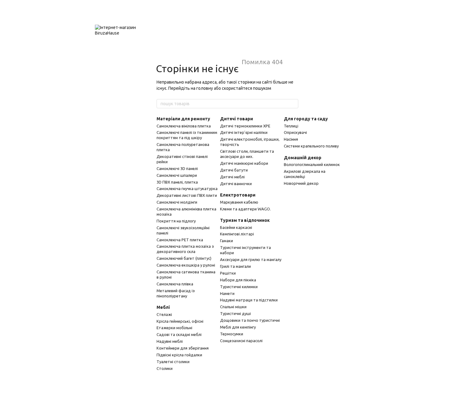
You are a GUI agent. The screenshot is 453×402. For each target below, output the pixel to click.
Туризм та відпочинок (245, 220)
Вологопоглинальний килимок (312, 164)
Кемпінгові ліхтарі (237, 234)
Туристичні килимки (239, 286)
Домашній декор (302, 157)
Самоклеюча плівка (175, 284)
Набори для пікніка (238, 280)
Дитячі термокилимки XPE (245, 126)
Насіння (291, 139)
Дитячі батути (234, 170)
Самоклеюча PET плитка (180, 240)
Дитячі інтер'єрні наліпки (243, 132)
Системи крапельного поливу (311, 146)
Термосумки (231, 334)
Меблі (163, 307)
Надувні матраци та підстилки (249, 300)
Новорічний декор (301, 183)
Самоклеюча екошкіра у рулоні (186, 265)
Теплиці (291, 126)
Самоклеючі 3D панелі (177, 168)
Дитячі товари (236, 118)
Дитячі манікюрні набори (244, 163)
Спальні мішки (233, 307)
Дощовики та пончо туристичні (250, 320)
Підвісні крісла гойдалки (179, 355)
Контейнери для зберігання (183, 348)
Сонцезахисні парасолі (241, 340)
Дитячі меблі (232, 177)
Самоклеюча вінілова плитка (184, 126)
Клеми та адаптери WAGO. (245, 209)
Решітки (228, 273)
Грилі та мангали (235, 266)
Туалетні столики (173, 361)
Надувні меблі (170, 341)
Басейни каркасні (236, 227)
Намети (227, 293)
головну (204, 88)
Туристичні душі (235, 313)
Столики (165, 368)
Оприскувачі (295, 132)
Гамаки (226, 240)
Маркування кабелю (239, 202)
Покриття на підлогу (176, 221)
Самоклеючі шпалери (177, 175)
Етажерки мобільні (174, 327)
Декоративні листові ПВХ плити (187, 195)
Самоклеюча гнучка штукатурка (187, 188)
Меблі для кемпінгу (238, 327)
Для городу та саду (306, 118)
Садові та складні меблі (179, 334)
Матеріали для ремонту (183, 118)
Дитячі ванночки (236, 183)
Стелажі (164, 314)
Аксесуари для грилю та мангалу (250, 259)
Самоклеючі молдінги (177, 202)
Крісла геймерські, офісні (180, 321)
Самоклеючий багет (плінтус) (184, 258)
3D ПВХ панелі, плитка (177, 182)
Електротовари (237, 195)
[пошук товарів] (293, 103)
